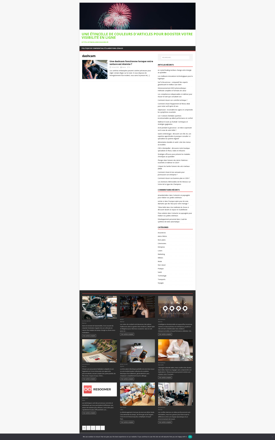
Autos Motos (162, 236)
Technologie (162, 276)
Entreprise (161, 247)
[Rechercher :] (175, 57)
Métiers (160, 258)
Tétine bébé (162, 207)
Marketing (161, 254)
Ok (190, 437)
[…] (149, 75)
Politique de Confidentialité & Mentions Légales (102, 48)
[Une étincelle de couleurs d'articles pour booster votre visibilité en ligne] (137, 28)
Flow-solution (162, 213)
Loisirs (160, 251)
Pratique (161, 269)
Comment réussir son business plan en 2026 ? (174, 178)
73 (98, 428)
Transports (161, 279)
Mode (160, 261)
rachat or (161, 201)
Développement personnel (167, 219)
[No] (272, 437)
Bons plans (162, 240)
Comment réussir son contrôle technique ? (172, 100)
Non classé (162, 265)
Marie (124, 67)
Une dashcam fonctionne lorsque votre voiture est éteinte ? (131, 63)
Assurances (162, 233)
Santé (160, 272)
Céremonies (162, 243)
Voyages (161, 283)
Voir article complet (89, 336)
